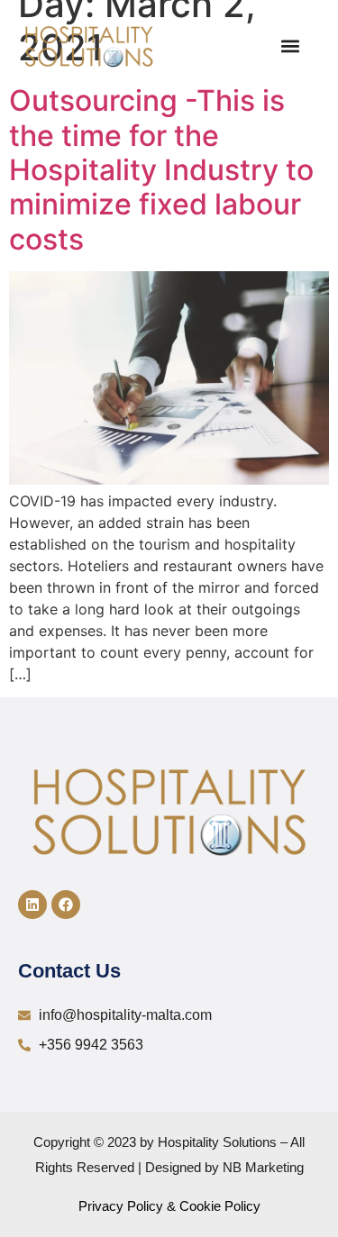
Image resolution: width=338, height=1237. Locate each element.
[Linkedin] (32, 904)
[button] (290, 46)
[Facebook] (65, 904)
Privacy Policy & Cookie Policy (169, 1206)
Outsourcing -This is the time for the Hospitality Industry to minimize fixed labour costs (161, 170)
